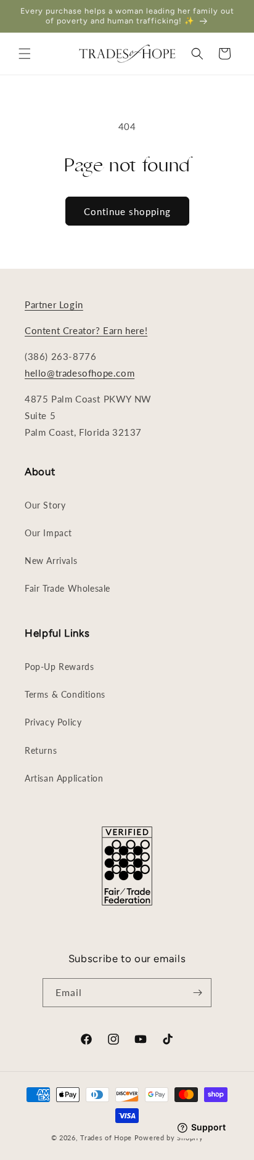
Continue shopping (127, 211)
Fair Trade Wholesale (67, 588)
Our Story (45, 505)
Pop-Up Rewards (59, 666)
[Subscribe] (197, 992)
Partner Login (54, 304)
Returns (41, 750)
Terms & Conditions (65, 694)
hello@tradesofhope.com (79, 372)
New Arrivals (51, 560)
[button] (24, 53)
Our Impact (48, 533)
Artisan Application (64, 778)
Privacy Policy (53, 722)
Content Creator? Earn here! (86, 330)
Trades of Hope (107, 1137)
